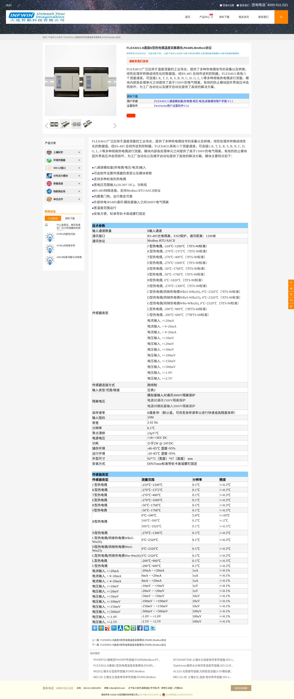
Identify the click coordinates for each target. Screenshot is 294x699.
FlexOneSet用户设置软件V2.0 (171, 105)
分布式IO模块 (194, 53)
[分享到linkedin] (146, 628)
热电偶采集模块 (231, 53)
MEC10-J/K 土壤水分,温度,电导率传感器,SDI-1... (202, 677)
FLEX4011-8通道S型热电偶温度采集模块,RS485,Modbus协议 (133, 644)
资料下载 (70, 218)
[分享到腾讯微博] (114, 628)
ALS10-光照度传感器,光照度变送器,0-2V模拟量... (202, 671)
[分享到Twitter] (153, 628)
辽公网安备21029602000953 (179, 695)
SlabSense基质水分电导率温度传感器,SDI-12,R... (203, 665)
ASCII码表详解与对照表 (69, 257)
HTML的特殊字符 (66, 245)
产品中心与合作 (55, 37)
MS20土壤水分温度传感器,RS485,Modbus (119, 671)
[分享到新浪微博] (107, 628)
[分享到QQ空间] (101, 628)
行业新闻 (53, 218)
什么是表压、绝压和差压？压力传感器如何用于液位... (68, 227)
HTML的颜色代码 (66, 234)
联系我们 (244, 5)
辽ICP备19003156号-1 (149, 695)
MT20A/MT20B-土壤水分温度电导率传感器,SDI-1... (204, 659)
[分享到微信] (127, 628)
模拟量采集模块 (212, 53)
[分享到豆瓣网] (133, 628)
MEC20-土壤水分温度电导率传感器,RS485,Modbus (124, 677)
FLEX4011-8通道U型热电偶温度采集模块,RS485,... (124, 665)
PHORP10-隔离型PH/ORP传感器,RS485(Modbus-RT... (126, 659)
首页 (45, 37)
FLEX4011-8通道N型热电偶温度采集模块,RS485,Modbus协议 (133, 640)
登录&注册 (228, 5)
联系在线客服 (241, 688)
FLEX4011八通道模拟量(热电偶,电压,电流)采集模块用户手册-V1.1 (193, 101)
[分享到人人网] (120, 628)
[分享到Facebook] (140, 628)
